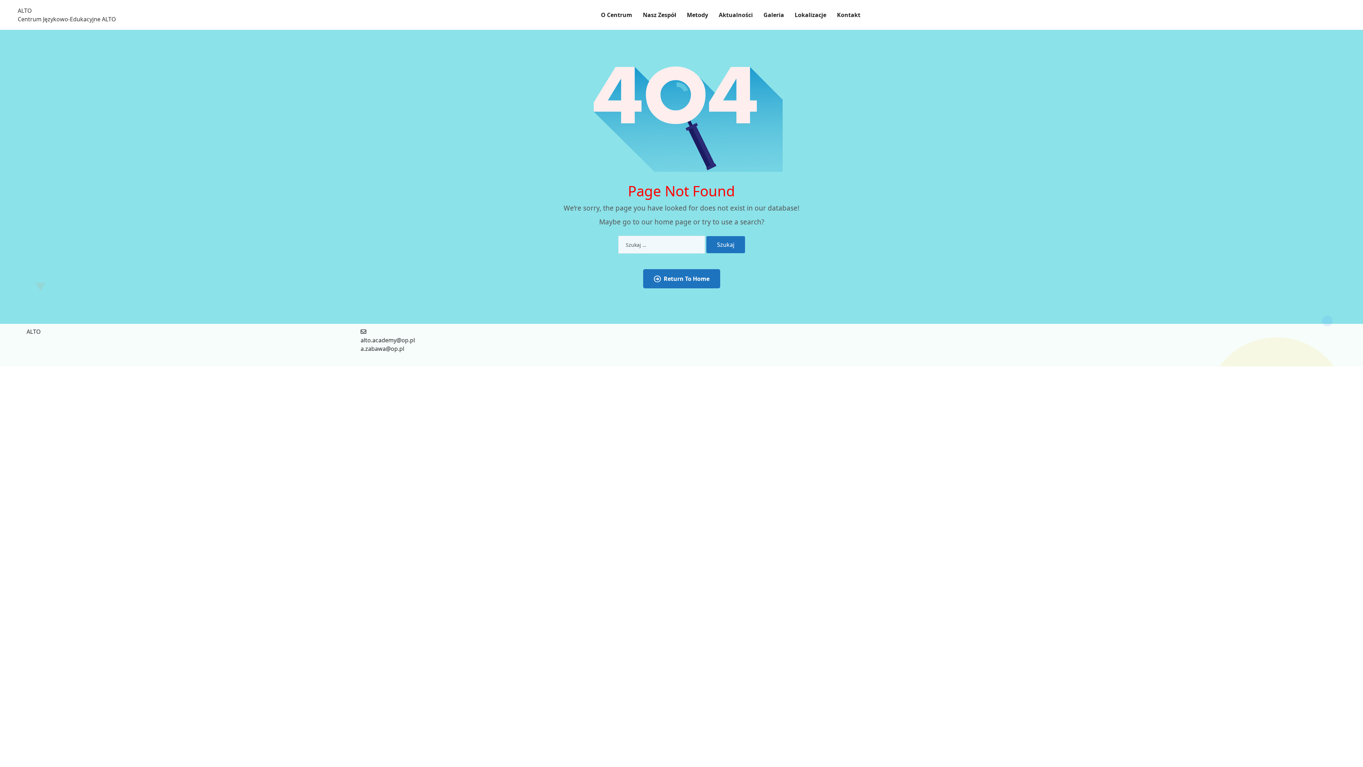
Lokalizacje (810, 15)
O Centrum (616, 15)
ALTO (25, 11)
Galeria (773, 15)
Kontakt (848, 15)
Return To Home (687, 279)
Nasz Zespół (659, 15)
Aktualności (736, 15)
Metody (697, 15)
